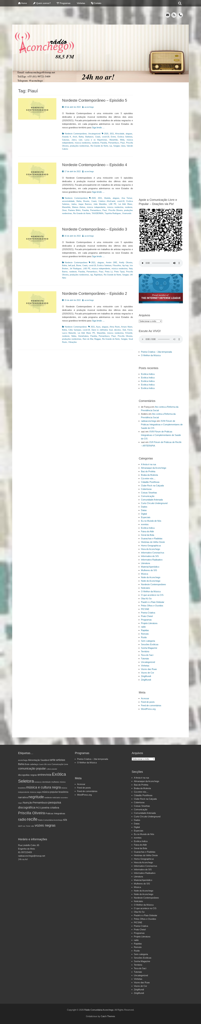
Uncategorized (94, 134)
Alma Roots (115, 327)
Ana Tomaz (127, 198)
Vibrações (72, 342)
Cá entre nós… (148, 478)
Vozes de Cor (147, 672)
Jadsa (73, 204)
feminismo (38, 782)
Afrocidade (119, 134)
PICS (38, 807)
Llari (80, 140)
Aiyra (98, 327)
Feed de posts (148, 702)
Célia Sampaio (74, 330)
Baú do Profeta (148, 471)
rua (110, 146)
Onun (64, 210)
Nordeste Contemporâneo (76, 134)
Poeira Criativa (148, 612)
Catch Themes (108, 1016)
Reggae (97, 339)
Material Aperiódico (150, 566)
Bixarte (86, 201)
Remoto (145, 634)
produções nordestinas (79, 146)
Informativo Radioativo (151, 559)
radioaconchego (148, 421)
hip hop (125, 265)
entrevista (44, 774)
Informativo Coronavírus (152, 552)
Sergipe (116, 146)
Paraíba (103, 143)
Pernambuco (113, 143)
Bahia (81, 137)
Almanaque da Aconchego (153, 468)
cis (45, 764)
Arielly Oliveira (125, 262)
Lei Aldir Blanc (125, 204)
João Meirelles (100, 204)
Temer (28, 826)
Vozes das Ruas (149, 669)
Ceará (97, 137)
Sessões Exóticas (149, 644)
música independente (96, 207)
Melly (122, 140)
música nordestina (82, 143)
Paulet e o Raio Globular (152, 602)
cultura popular (51, 769)
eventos (145, 524)
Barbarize (89, 137)
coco (49, 764)
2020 (106, 134)
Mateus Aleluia (78, 207)
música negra (35, 792)
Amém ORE (111, 262)
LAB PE (113, 204)
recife (32, 819)
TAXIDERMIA (97, 213)
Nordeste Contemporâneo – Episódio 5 (94, 100)
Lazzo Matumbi (69, 333)
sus (24, 826)
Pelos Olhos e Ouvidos (152, 605)
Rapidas (145, 630)
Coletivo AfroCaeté (106, 201)
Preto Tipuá (119, 272)
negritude (36, 797)
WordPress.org (148, 709)
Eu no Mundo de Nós (151, 521)
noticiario (56, 797)
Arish (75, 137)
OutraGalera (83, 336)
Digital (144, 514)
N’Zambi (128, 333)
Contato (97, 3)
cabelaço (34, 764)
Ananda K (66, 137)
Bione (78, 265)
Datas (144, 510)
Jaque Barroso (85, 204)
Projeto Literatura (149, 623)
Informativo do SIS (150, 556)
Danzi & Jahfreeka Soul (102, 330)
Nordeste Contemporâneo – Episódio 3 (94, 229)
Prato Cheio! (147, 616)
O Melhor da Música (151, 355)
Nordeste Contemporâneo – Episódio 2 (94, 293)
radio (143, 626)
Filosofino (117, 265)
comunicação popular (32, 768)
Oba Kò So (146, 598)
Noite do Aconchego (150, 577)
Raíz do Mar (88, 339)
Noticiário (145, 588)
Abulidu (107, 198)
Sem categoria (148, 641)
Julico (74, 140)
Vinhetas (81, 3)
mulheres (55, 782)
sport (20, 826)
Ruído (144, 637)
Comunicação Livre (60, 764)
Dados (144, 506)
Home (24, 3)
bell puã (71, 265)
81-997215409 (25, 852)
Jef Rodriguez (76, 268)
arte (52, 760)
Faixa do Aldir (147, 531)
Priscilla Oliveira (115, 210)
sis (65, 819)
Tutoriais (145, 658)
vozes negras (45, 825)
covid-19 (105, 137)
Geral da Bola (147, 535)
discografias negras (27, 775)
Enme (113, 137)
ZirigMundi (146, 676)
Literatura (145, 563)
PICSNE (145, 609)
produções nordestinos (79, 275)
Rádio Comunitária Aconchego (50, 820)
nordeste (95, 143)
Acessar (145, 698)
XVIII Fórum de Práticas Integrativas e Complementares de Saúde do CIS (162, 424)
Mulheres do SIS (149, 570)
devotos (117, 330)
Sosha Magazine (149, 648)
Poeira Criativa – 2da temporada (156, 352)
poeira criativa (50, 807)
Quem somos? (43, 3)
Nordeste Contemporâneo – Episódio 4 (94, 165)
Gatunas (65, 140)
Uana (123, 146)
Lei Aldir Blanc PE (86, 333)
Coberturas (146, 489)
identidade (46, 782)
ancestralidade (68, 201)
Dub (124, 330)
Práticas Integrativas (55, 813)
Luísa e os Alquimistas (96, 140)
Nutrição (27, 802)
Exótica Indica (148, 374)
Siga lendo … (98, 127)
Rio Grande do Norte (99, 146)
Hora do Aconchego (150, 549)
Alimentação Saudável (38, 760)
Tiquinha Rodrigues (113, 213)
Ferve (129, 330)
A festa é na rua (148, 464)
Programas (65, 3)
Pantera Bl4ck (74, 210)
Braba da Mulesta (149, 475)
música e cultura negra (43, 787)
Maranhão (113, 140)
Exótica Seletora (125, 137)
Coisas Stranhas (149, 492)
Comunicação (147, 496)
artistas (60, 759)
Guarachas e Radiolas (151, 538)
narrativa (23, 797)
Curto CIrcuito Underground (154, 503)
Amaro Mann (126, 327)
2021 (112, 134)
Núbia (73, 336)
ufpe (32, 826)
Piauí (122, 143)
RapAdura (98, 275)
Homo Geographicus (151, 545)
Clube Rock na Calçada (152, 485)
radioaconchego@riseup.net (31, 856)
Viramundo (126, 213)
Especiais (145, 517)
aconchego (89, 107)
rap (91, 275)
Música (144, 574)
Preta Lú (109, 272)
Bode (27, 764)
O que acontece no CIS (152, 595)
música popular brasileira (55, 792)
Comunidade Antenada (152, 499)
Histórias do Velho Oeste (153, 542)
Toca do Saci (147, 655)
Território (145, 651)
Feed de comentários (151, 705)
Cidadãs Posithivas (150, 482)
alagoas (129, 134)
